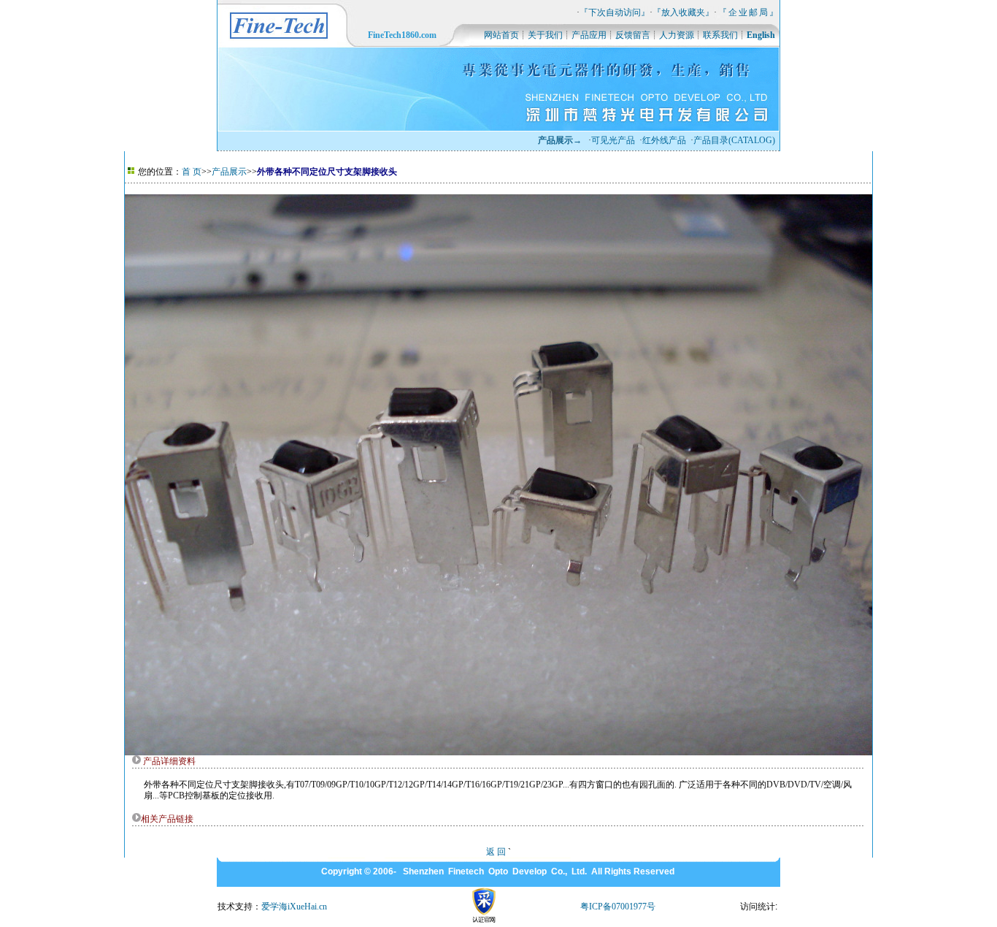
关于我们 (545, 35)
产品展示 (229, 172)
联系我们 (720, 35)
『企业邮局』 (748, 12)
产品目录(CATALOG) (734, 140)
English (761, 35)
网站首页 (501, 35)
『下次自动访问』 (615, 12)
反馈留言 (632, 35)
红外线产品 (664, 140)
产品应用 (589, 35)
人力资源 (676, 35)
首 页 (191, 172)
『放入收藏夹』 (683, 12)
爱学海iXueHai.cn (294, 906)
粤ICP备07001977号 (617, 906)
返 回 (496, 852)
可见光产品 (613, 140)
